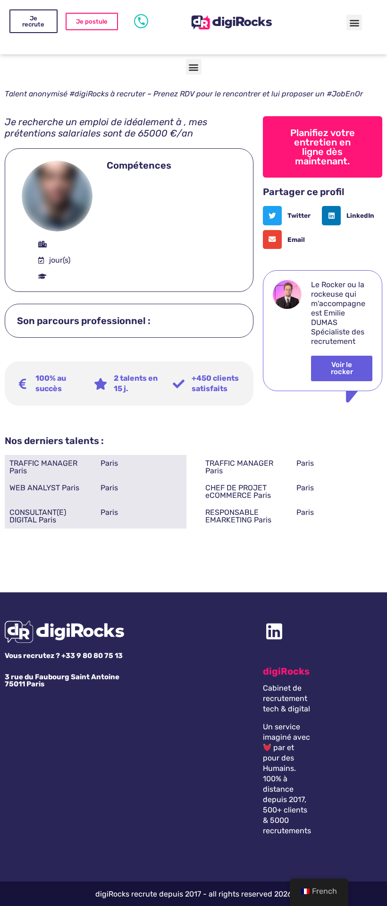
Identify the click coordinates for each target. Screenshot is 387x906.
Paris (109, 463)
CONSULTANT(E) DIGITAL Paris (37, 516)
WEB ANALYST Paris (44, 487)
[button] (354, 22)
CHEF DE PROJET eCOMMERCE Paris (238, 491)
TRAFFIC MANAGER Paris (43, 467)
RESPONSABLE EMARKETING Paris (238, 516)
